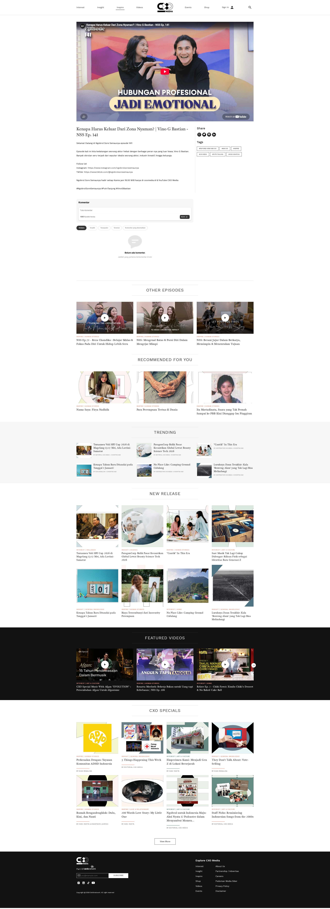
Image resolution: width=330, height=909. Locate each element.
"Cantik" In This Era (225, 444)
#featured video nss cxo (207, 148)
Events (188, 7)
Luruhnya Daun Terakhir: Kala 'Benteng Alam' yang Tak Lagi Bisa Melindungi (233, 468)
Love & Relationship (139, 809)
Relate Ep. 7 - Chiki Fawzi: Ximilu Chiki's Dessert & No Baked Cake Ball (225, 688)
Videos (139, 7)
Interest (80, 7)
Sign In (225, 7)
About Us (220, 866)
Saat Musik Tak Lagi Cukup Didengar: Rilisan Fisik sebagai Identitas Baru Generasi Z (229, 556)
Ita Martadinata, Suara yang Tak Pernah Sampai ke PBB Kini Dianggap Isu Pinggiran (224, 412)
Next (253, 665)
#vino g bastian (234, 154)
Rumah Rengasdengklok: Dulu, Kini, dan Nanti (96, 815)
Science (134, 550)
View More (165, 841)
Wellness (91, 550)
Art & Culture (228, 550)
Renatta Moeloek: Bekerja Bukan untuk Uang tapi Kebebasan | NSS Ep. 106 (165, 688)
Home (179, 609)
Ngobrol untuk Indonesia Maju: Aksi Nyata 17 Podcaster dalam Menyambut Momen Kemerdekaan (186, 819)
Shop (206, 7)
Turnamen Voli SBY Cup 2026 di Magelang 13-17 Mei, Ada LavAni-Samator (112, 448)
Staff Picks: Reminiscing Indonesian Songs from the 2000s (233, 815)
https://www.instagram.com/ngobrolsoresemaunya (113, 168)
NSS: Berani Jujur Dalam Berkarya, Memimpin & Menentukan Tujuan (218, 342)
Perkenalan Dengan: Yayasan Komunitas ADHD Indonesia (94, 762)
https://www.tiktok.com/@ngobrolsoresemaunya (108, 172)
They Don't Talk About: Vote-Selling (230, 762)
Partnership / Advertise (227, 871)
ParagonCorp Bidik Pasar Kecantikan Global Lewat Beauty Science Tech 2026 (172, 448)
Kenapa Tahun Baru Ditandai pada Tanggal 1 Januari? (113, 466)
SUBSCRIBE (118, 875)
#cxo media (203, 154)
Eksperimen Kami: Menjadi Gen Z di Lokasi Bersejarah (187, 762)
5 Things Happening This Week (141, 760)
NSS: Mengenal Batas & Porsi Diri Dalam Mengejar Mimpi (162, 342)
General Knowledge (94, 609)
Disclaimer (221, 891)
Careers (219, 876)
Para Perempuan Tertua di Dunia (157, 410)
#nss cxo (225, 148)
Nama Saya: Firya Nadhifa (92, 410)
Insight (100, 7)
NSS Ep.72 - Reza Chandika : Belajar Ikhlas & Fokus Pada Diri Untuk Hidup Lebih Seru (104, 342)
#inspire (236, 148)
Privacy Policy (222, 886)
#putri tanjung (217, 154)
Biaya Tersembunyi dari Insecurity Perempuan (141, 614)
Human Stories (92, 336)
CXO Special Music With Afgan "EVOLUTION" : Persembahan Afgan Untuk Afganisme (103, 688)
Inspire (120, 7)
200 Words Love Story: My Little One (142, 815)
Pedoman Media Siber (226, 881)
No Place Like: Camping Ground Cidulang (172, 466)
